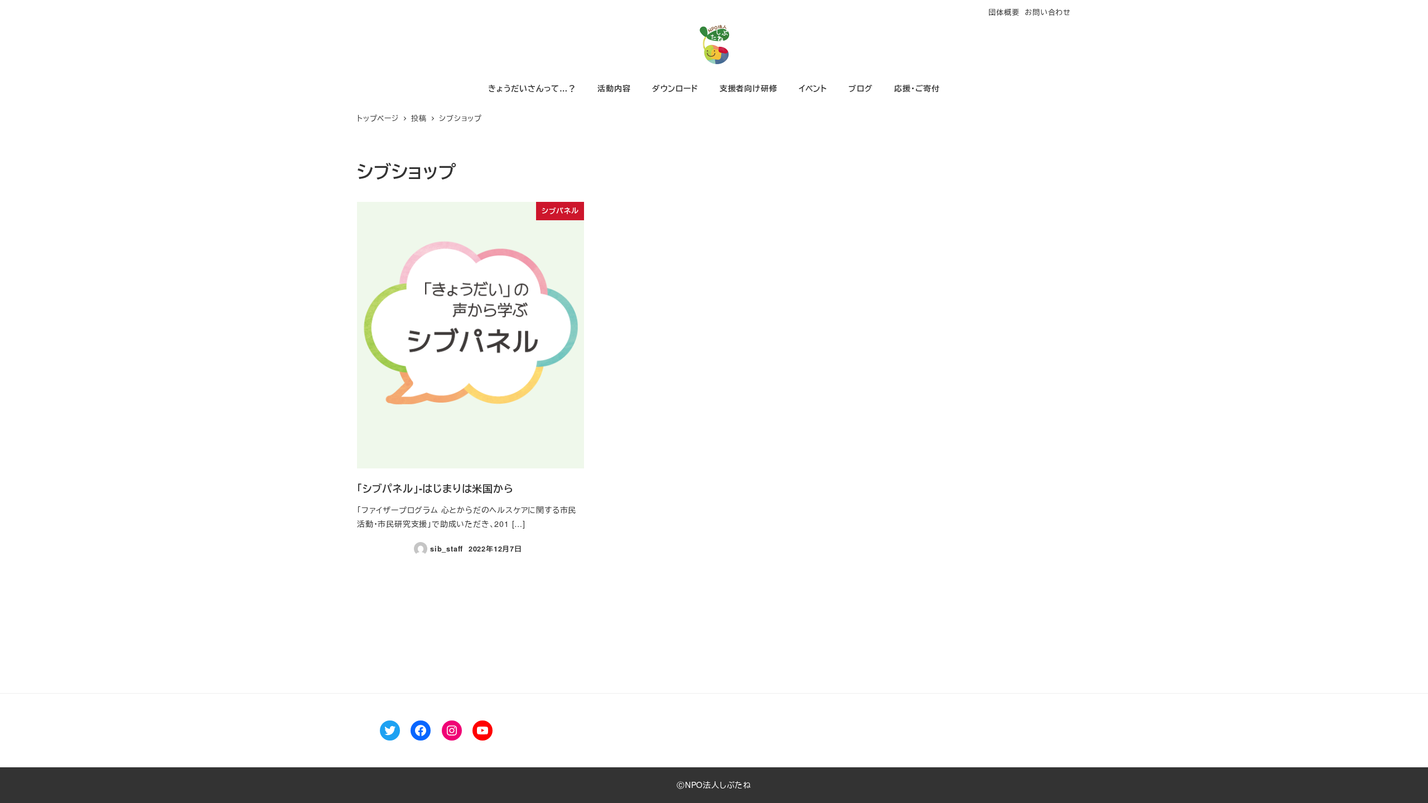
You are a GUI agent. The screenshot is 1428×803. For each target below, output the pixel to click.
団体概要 (1003, 12)
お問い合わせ (1048, 12)
